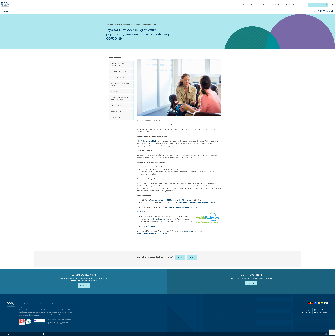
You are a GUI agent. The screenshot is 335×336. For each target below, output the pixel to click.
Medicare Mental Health (53, 321)
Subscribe (83, 286)
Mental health (115, 91)
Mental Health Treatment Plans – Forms (183, 207)
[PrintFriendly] (332, 11)
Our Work (278, 5)
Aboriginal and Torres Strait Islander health (119, 64)
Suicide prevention (117, 111)
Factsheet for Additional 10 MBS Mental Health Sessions (170, 200)
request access (189, 231)
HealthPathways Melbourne (147, 212)
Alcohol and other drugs (118, 71)
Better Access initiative (149, 141)
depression (157, 219)
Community (267, 5)
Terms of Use (47, 334)
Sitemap (54, 334)
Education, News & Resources (295, 5)
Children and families (117, 77)
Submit (251, 283)
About (245, 5)
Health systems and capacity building (120, 84)
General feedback (322, 312)
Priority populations (117, 105)
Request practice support (318, 5)
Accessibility (320, 310)
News (111, 24)
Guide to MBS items (148, 226)
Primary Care (255, 5)
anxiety (167, 219)
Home (107, 24)
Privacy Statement (25, 334)
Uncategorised (115, 117)
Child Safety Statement (37, 334)
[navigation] (284, 4)
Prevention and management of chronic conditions (121, 98)
